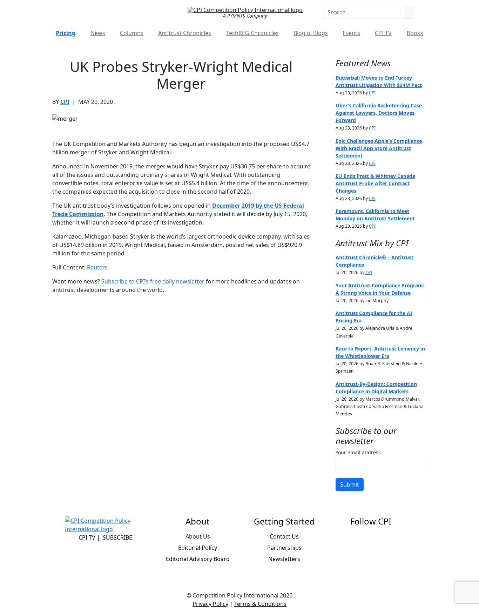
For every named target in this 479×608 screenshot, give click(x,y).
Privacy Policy (210, 604)
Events (351, 33)
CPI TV (383, 33)
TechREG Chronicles (252, 33)
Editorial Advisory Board (198, 559)
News (97, 33)
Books (415, 33)
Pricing (65, 33)
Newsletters (284, 559)
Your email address (358, 452)
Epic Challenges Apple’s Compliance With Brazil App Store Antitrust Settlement (379, 148)
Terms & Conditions (260, 604)
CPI (64, 102)
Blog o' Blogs (311, 33)
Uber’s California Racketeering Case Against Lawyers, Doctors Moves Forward (379, 112)
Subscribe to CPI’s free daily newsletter (152, 281)
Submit (349, 484)
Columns (131, 33)
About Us (197, 536)
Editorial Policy (197, 548)
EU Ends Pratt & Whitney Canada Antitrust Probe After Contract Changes (375, 183)
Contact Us (284, 536)
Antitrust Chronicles (184, 33)
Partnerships (284, 548)
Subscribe (117, 537)
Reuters (97, 267)
